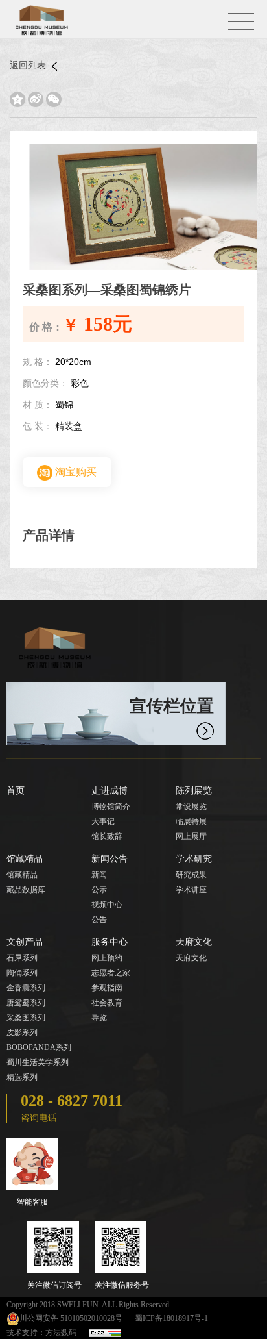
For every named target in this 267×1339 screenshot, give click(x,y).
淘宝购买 (74, 471)
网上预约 (106, 957)
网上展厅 (191, 836)
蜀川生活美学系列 (37, 1062)
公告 (99, 919)
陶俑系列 (22, 972)
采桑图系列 (25, 1017)
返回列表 (29, 65)
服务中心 (109, 942)
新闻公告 (109, 859)
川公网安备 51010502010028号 (70, 1318)
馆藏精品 (24, 859)
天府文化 (194, 942)
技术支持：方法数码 (41, 1332)
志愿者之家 (110, 972)
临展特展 (191, 821)
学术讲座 (191, 889)
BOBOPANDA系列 (38, 1047)
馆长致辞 (106, 836)
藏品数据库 (25, 889)
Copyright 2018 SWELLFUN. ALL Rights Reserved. (88, 1304)
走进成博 (109, 790)
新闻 (99, 874)
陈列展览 (194, 790)
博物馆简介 (110, 806)
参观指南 (106, 987)
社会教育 (106, 1002)
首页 (15, 790)
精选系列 (22, 1077)
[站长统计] (105, 1332)
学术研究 (194, 859)
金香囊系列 (25, 987)
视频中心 (106, 904)
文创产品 (24, 942)
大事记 (103, 821)
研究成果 (191, 874)
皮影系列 (22, 1032)
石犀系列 (22, 957)
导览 (99, 1017)
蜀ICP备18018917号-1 (171, 1318)
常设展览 (191, 806)
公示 (99, 889)
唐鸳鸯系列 (25, 1002)
